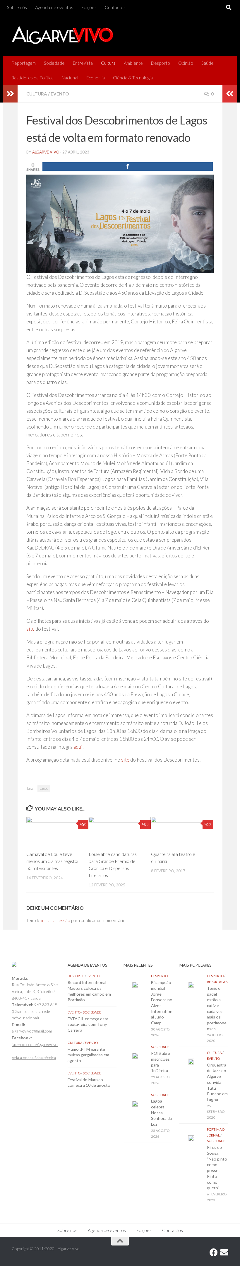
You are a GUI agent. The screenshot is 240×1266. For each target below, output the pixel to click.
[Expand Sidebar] (10, 94)
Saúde (207, 63)
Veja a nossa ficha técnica (34, 1057)
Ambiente (133, 63)
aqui (78, 747)
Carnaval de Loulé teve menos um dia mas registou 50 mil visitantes (53, 861)
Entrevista (83, 63)
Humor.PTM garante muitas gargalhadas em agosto (88, 1055)
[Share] (127, 166)
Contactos (115, 7)
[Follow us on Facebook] (214, 1252)
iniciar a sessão (55, 920)
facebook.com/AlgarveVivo (35, 1044)
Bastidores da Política (32, 77)
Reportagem (23, 63)
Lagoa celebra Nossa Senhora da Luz (161, 1112)
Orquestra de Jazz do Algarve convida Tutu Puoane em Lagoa (217, 1082)
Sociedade (54, 63)
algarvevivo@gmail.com (32, 1030)
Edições (89, 7)
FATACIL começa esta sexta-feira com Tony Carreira (88, 1024)
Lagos (44, 788)
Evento (60, 93)
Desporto (160, 63)
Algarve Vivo (45, 152)
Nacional (70, 77)
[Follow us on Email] (224, 1252)
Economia (95, 77)
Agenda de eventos (54, 7)
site (30, 629)
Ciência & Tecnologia (133, 77)
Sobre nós (17, 7)
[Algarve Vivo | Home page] (62, 35)
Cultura (108, 63)
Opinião (185, 63)
